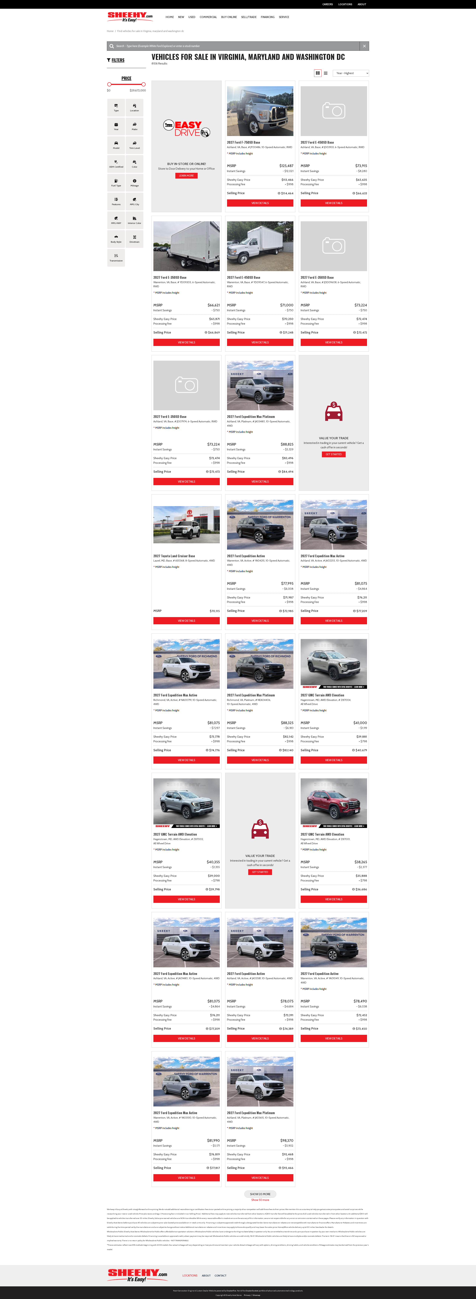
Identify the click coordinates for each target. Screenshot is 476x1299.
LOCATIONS (190, 1275)
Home (170, 17)
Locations (345, 4)
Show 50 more (260, 1200)
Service (284, 17)
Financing (268, 17)
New (181, 17)
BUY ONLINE (229, 17)
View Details (260, 203)
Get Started (334, 454)
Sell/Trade (249, 17)
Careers (327, 4)
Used (191, 17)
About (362, 4)
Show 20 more (260, 1194)
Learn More (186, 175)
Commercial (208, 17)
